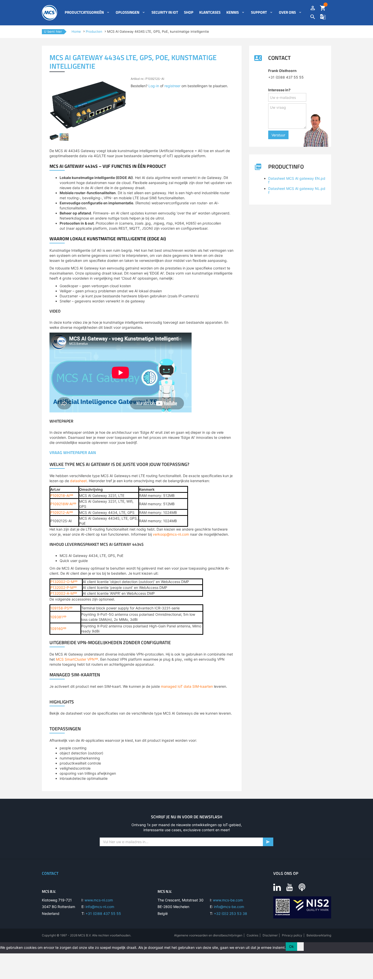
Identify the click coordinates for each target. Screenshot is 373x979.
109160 (56, 628)
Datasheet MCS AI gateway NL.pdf (296, 190)
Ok (291, 946)
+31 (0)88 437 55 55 (103, 913)
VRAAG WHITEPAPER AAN (72, 452)
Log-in (153, 86)
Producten (94, 31)
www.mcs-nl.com (98, 900)
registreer (172, 86)
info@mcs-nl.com (100, 906)
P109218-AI (60, 495)
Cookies (252, 935)
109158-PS (59, 608)
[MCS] (49, 12)
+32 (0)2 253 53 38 (230, 913)
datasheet (78, 481)
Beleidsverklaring (319, 935)
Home (76, 31)
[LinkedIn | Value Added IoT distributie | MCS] (277, 887)
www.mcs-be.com (228, 900)
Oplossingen (127, 12)
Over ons (287, 12)
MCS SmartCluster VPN (75, 659)
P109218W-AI (61, 504)
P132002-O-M (62, 581)
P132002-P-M (61, 587)
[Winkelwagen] (323, 8)
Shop (188, 12)
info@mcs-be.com (229, 906)
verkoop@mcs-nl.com (171, 534)
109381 (56, 617)
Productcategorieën (84, 12)
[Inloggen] (313, 8)
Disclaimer (270, 935)
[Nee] (300, 946)
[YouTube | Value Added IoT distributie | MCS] (289, 887)
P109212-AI (60, 512)
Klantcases (210, 12)
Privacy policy (292, 935)
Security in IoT (164, 12)
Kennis (232, 12)
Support (259, 12)
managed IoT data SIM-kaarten (187, 686)
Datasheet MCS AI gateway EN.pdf (296, 180)
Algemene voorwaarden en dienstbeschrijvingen (208, 935)
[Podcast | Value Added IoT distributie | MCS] (302, 887)
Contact (50, 873)
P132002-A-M (62, 593)
